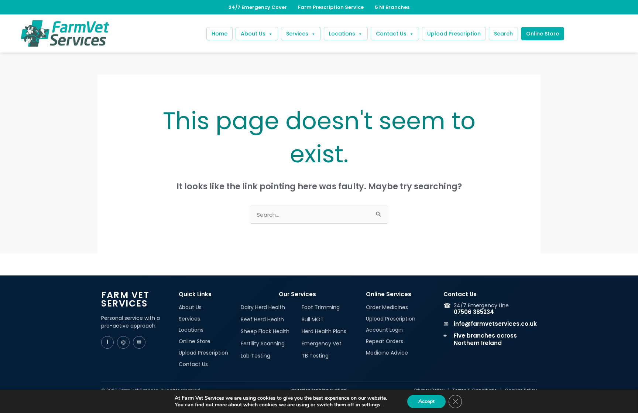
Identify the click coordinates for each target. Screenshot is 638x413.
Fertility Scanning (263, 343)
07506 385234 (474, 312)
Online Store (542, 33)
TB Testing (315, 355)
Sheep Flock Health (265, 331)
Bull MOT (313, 319)
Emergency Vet (322, 343)
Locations (342, 33)
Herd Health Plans (324, 331)
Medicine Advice (387, 352)
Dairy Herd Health (263, 307)
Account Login (384, 330)
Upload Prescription (454, 33)
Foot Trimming (321, 307)
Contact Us (391, 33)
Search (503, 33)
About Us (253, 33)
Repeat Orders (384, 341)
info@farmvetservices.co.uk (495, 324)
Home (219, 33)
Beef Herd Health (262, 319)
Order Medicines (387, 307)
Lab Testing (255, 355)
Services (297, 33)
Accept (426, 401)
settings (370, 405)
